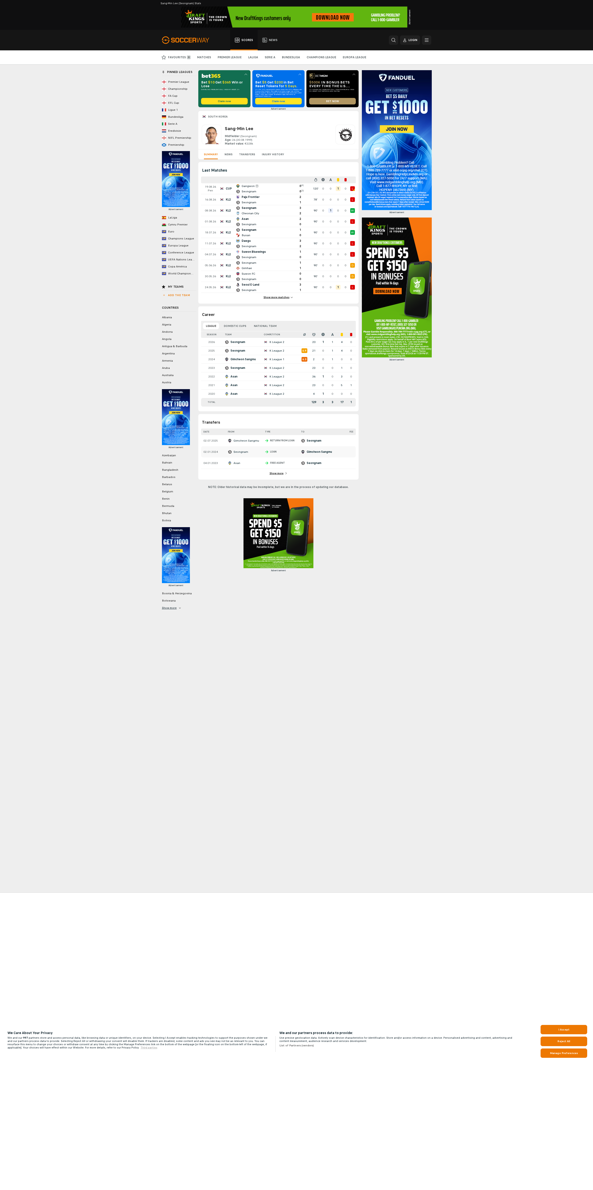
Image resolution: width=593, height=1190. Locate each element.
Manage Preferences (564, 1053)
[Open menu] (426, 40)
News (228, 154)
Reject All (563, 1041)
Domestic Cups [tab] (235, 326)
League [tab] (211, 326)
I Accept (563, 1029)
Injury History (273, 154)
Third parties (149, 1047)
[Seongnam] (345, 135)
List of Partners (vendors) (296, 1045)
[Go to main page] (188, 40)
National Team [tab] (265, 326)
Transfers (247, 154)
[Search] (393, 40)
